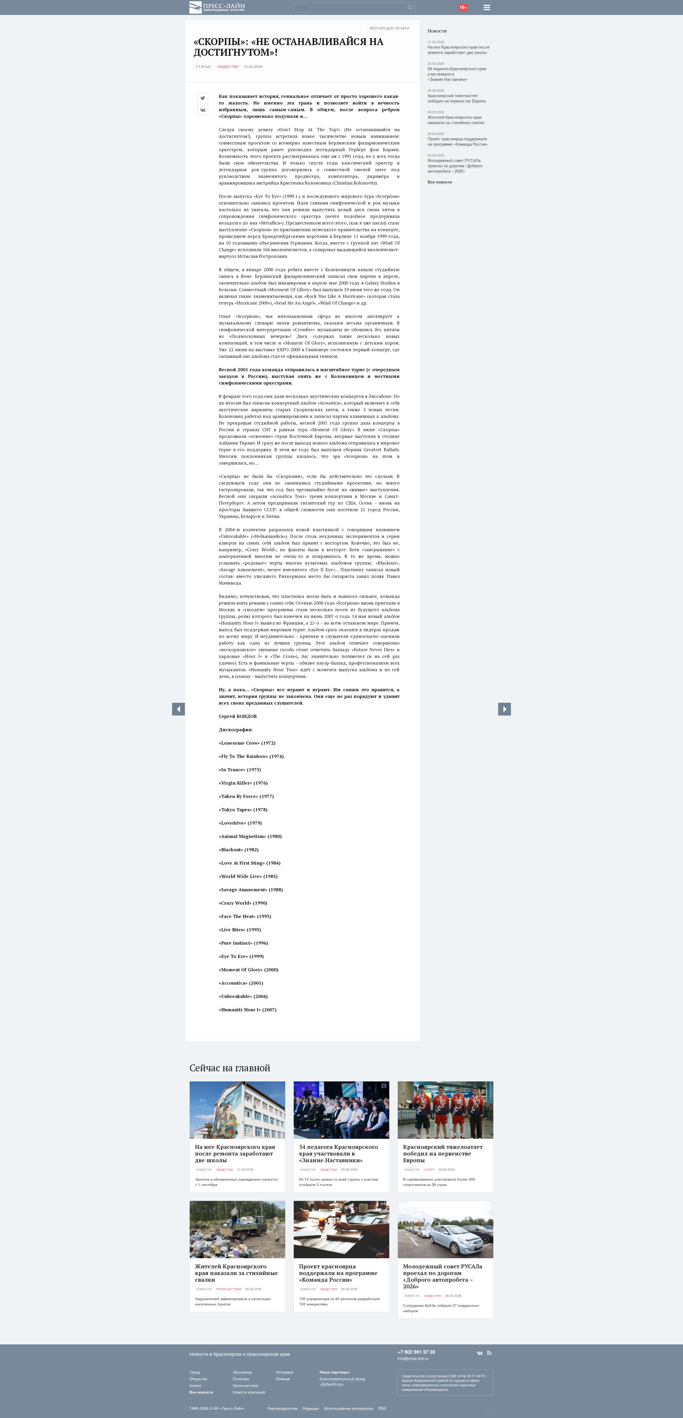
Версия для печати (389, 28)
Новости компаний (249, 1392)
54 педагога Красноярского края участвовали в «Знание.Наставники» (338, 1153)
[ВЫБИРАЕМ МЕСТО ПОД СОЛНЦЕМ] (178, 709)
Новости (203, 1169)
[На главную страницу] (217, 6)
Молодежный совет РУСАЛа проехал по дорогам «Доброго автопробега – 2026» (455, 165)
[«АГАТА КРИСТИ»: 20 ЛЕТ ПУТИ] (504, 709)
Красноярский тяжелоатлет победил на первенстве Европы (457, 98)
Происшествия (228, 1289)
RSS (489, 1353)
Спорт (429, 1169)
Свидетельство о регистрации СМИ (429, 1375)
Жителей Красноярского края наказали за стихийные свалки (456, 119)
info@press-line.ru (413, 1358)
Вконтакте (479, 1353)
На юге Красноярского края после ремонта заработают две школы (459, 49)
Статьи (203, 66)
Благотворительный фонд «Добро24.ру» (342, 1381)
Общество (228, 66)
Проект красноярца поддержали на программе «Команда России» (458, 141)
